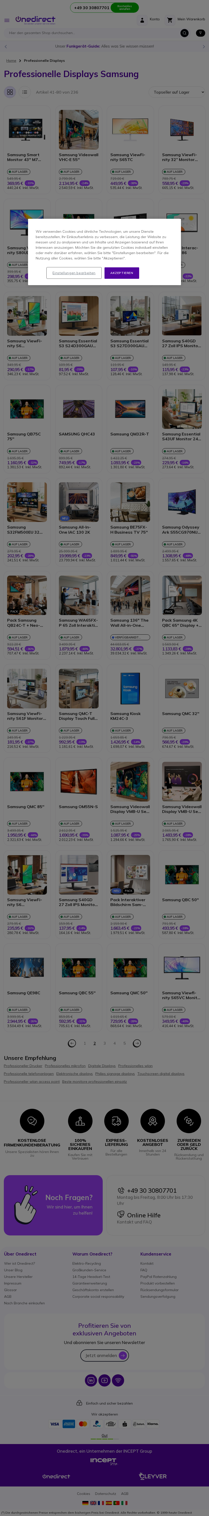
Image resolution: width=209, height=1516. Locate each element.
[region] (104, 252)
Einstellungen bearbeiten (74, 273)
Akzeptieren (121, 273)
